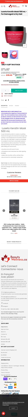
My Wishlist (4, 355)
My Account (4, 352)
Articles (3, 344)
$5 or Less (3, 336)
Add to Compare (8, 96)
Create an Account (6, 357)
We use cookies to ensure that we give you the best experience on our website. (13, 403)
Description (4, 105)
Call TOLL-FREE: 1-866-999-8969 (10, 309)
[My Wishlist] (23, 6)
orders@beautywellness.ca (9, 297)
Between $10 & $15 (5, 341)
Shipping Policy (4, 363)
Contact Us (4, 334)
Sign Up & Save (5, 329)
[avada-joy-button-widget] (3, 413)
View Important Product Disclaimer (10, 84)
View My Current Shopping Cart (9, 350)
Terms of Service (5, 372)
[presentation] (4, 210)
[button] (14, 76)
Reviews (11, 105)
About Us (3, 331)
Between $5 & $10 (5, 339)
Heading (17, 105)
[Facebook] (8, 100)
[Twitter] (6, 100)
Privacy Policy (4, 370)
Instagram (5, 306)
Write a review (14, 181)
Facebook (5, 303)
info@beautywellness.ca (9, 292)
